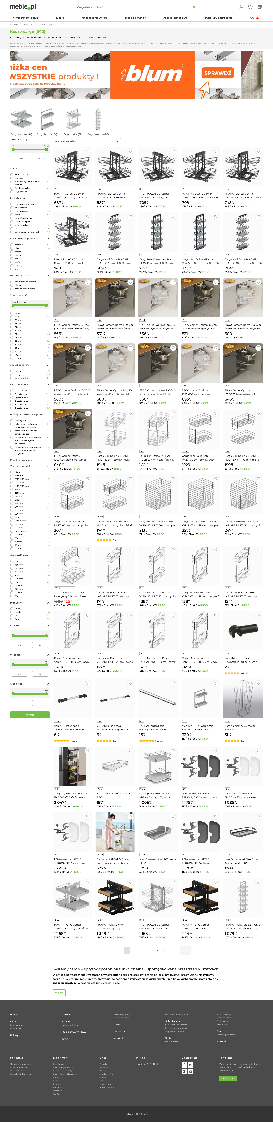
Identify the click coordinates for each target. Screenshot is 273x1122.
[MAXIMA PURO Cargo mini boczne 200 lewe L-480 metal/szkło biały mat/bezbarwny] (200, 698)
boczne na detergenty (32, 204)
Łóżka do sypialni (121, 1014)
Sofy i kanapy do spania (176, 1028)
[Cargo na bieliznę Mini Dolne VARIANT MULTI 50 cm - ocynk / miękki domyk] (243, 494)
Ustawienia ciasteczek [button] (20, 1074)
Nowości (32, 178)
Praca (102, 1071)
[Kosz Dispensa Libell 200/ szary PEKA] (158, 832)
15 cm (32, 316)
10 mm (32, 472)
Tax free (57, 1094)
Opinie (102, 1077)
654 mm (32, 528)
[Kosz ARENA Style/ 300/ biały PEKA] (115, 766)
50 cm (32, 341)
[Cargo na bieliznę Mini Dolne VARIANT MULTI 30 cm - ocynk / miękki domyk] (158, 494)
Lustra (116, 1024)
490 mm (32, 579)
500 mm (32, 582)
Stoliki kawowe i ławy (74, 1031)
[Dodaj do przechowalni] (88, 151)
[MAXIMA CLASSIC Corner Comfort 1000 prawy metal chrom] (158, 897)
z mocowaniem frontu (32, 289)
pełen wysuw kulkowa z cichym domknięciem (32, 425)
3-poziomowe (32, 408)
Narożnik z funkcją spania (177, 1014)
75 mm (32, 545)
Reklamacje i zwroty (62, 1071)
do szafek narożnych (32, 218)
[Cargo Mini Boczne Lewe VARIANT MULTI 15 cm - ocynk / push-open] (243, 565)
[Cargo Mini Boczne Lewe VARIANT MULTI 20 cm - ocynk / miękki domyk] (200, 631)
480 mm (32, 572)
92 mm (32, 548)
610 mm (32, 517)
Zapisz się (228, 1078)
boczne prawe (32, 211)
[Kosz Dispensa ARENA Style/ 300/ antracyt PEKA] (243, 832)
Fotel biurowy (16, 1025)
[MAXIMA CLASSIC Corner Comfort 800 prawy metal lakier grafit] (115, 166)
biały (32, 248)
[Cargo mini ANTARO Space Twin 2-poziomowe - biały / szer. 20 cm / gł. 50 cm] (115, 832)
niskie (32, 228)
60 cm (32, 344)
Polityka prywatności (63, 1067)
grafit (32, 262)
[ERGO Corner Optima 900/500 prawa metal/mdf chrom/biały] (243, 297)
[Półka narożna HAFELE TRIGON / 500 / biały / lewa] (72, 832)
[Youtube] (190, 1071)
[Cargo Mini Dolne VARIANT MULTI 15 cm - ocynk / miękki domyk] (115, 429)
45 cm (32, 337)
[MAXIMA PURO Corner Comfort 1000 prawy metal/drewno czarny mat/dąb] (115, 897)
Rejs (32, 619)
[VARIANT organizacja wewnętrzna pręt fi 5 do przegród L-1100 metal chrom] (158, 698)
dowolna (32, 313)
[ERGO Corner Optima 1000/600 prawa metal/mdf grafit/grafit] (72, 429)
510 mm (32, 500)
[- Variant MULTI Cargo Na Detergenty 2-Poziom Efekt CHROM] (72, 565)
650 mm (32, 524)
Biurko (14, 1014)
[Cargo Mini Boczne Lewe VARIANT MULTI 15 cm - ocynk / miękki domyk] (200, 565)
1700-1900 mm (32, 479)
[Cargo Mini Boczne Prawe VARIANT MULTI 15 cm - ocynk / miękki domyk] (158, 565)
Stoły (168, 1038)
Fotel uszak (15, 1028)
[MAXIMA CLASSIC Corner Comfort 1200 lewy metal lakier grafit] (243, 166)
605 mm (32, 510)
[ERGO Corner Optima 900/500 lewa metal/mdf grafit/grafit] (158, 363)
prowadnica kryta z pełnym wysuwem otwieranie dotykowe (32, 450)
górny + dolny (32, 378)
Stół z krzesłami (224, 1018)
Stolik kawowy (224, 1021)
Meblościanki (120, 1031)
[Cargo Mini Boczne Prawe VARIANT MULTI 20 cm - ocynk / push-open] (115, 631)
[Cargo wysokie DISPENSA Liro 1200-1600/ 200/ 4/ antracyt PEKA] (72, 766)
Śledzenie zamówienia (20, 1064)
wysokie (32, 214)
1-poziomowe (32, 397)
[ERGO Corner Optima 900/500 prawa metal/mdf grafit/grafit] (72, 363)
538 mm (32, 503)
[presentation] (15, 75)
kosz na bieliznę (32, 225)
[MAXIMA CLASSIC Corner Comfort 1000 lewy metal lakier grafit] (200, 166)
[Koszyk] (260, 7)
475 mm (32, 568)
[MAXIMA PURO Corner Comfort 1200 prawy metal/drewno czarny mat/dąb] (200, 897)
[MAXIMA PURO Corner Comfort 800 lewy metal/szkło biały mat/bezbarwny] (72, 897)
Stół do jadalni (172, 1041)
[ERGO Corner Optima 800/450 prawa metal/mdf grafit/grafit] (115, 297)
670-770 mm (32, 531)
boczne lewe (32, 207)
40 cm (32, 334)
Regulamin (58, 1064)
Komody (66, 1014)
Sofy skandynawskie (174, 1031)
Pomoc (56, 1077)
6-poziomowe (32, 404)
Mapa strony (105, 1084)
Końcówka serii (32, 174)
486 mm (32, 575)
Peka (32, 615)
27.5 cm (32, 327)
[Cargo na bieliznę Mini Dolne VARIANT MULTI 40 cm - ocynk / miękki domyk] (200, 494)
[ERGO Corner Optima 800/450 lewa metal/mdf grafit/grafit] (200, 297)
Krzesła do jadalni (70, 1025)
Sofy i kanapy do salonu (176, 1025)
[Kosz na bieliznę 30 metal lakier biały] (243, 698)
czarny (32, 255)
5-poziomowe (32, 401)
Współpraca (105, 1067)
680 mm (32, 538)
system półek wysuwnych (32, 232)
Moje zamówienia (18, 1067)
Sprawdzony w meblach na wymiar (32, 183)
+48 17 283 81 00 (148, 1064)
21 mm (32, 489)
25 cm (32, 323)
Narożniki (118, 1038)
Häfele (32, 612)
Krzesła (66, 1021)
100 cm (32, 355)
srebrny (32, 265)
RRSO (77, 206)
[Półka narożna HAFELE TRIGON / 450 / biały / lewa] (243, 766)
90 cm (32, 351)
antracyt (32, 244)
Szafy (220, 1031)
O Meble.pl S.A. (106, 1074)
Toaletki (221, 1041)
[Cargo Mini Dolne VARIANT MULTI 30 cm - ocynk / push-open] (200, 429)
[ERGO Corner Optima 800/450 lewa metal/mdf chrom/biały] (158, 297)
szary (32, 269)
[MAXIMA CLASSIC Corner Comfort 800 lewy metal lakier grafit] (72, 166)
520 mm (32, 589)
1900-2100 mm (32, 486)
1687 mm (32, 475)
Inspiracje (57, 1091)
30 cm (32, 330)
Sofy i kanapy (172, 1021)
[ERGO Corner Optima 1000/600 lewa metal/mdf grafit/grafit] (243, 363)
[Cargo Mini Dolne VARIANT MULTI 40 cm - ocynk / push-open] (72, 494)
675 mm (32, 535)
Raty (55, 1081)
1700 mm (32, 482)
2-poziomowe (32, 394)
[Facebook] (184, 1065)
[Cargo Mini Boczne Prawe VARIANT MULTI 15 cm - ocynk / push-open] (115, 565)
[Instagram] (190, 1065)
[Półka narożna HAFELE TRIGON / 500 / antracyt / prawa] (200, 832)
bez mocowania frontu (32, 282)
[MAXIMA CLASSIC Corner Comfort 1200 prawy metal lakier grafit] (72, 232)
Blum (32, 608)
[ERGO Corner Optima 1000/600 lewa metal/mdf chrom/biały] (200, 363)
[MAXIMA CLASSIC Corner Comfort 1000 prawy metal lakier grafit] (158, 166)
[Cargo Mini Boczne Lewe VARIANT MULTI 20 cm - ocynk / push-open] (72, 631)
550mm (32, 592)
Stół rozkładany (224, 1014)
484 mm (32, 496)
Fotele (13, 1021)
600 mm (32, 514)
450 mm (32, 561)
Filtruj (30, 715)
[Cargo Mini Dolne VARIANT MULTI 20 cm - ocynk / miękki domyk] (158, 429)
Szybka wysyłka (32, 188)
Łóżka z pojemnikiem (123, 1018)
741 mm (32, 541)
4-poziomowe (32, 390)
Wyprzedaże (32, 191)
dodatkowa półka (32, 221)
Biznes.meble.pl (106, 1087)
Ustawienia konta (18, 1071)
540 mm (32, 507)
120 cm (32, 358)
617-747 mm (32, 521)
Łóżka (65, 1038)
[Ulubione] (250, 7)
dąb (32, 258)
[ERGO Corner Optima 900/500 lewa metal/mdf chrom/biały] (115, 363)
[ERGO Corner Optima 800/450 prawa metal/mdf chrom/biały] (72, 297)
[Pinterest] (184, 1071)
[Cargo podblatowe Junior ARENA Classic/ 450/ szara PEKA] (158, 766)
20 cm (32, 320)
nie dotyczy (32, 285)
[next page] (185, 950)
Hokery (14, 1035)
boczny (32, 371)
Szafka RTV (222, 1024)
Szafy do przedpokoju (227, 1035)
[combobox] (87, 141)
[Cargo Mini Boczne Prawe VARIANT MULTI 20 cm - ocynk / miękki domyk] (158, 631)
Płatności (57, 1084)
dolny (32, 374)
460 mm (32, 565)
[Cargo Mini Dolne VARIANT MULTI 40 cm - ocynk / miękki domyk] (115, 494)
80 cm (32, 348)
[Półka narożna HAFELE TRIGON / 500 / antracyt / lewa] (200, 766)
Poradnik (57, 1087)
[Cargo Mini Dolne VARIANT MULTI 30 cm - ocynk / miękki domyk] (243, 429)
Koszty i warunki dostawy (65, 1074)
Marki (102, 1081)
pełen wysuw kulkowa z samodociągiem (32, 432)
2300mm (32, 493)
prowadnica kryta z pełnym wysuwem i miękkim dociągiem (32, 440)
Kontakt (103, 1064)
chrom (32, 251)
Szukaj (194, 7)
